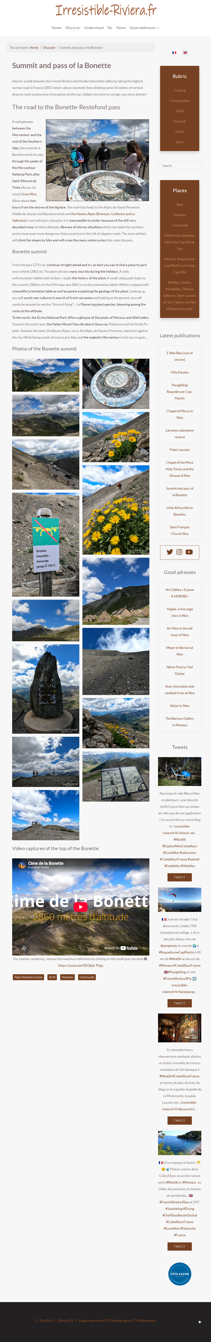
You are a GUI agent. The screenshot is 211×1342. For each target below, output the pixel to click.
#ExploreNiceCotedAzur (179, 846)
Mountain (67, 977)
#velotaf (193, 859)
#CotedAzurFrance (173, 859)
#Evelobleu (172, 866)
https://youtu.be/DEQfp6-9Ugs (80, 965)
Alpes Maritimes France (28, 977)
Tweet (179, 877)
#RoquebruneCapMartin (176, 952)
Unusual (180, 121)
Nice (180, 204)
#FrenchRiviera (174, 978)
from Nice (29, 194)
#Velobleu (188, 866)
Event (180, 131)
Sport (180, 142)
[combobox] (179, 165)
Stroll (52, 977)
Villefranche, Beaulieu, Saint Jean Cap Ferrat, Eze (179, 242)
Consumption (180, 100)
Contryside (180, 225)
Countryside (87, 977)
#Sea (185, 1202)
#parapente (169, 945)
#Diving (188, 1208)
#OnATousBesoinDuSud (180, 1215)
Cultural (180, 90)
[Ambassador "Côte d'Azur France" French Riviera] (179, 1274)
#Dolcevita (188, 1228)
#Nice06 (180, 839)
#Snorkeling (173, 1208)
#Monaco (166, 965)
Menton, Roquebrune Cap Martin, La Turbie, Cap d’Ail (179, 265)
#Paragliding (177, 972)
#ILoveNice (171, 852)
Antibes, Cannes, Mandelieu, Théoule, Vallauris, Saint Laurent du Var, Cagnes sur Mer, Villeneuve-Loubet (179, 296)
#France (179, 1235)
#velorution (188, 852)
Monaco (180, 215)
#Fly (188, 978)
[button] (45, 375)
